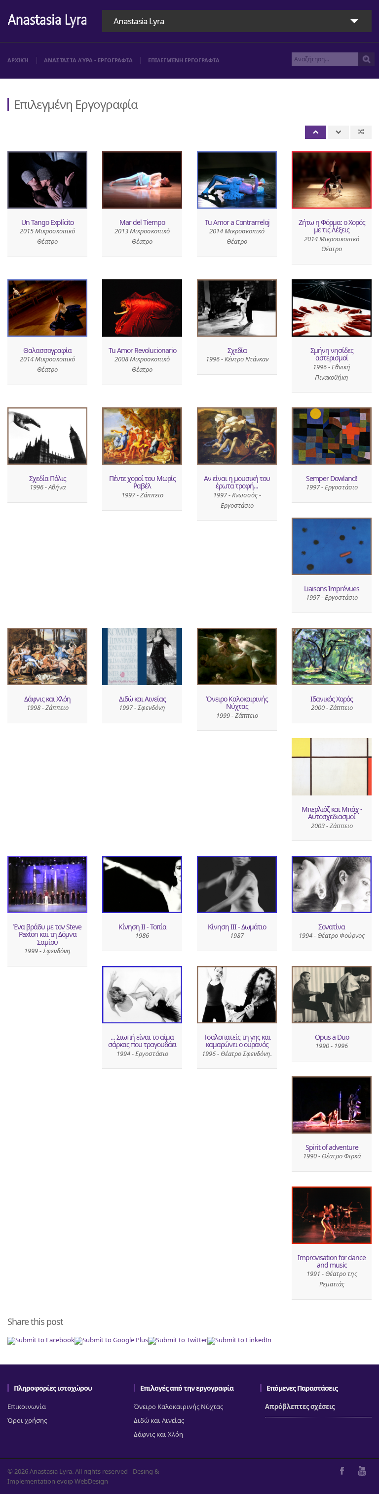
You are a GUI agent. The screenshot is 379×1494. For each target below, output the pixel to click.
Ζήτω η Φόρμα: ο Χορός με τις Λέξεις (332, 226)
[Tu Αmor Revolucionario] (142, 308)
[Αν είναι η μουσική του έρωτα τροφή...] (237, 436)
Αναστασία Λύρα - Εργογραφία (88, 60)
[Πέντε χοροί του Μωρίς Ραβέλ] (142, 436)
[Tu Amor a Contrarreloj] (237, 180)
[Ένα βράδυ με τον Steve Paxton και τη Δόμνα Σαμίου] (47, 884)
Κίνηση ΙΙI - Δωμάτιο (237, 926)
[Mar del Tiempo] (142, 180)
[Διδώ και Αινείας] (142, 656)
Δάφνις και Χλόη (47, 698)
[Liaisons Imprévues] (332, 546)
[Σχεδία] (237, 308)
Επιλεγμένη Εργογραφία (184, 60)
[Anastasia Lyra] (47, 21)
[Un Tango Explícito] (47, 180)
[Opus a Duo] (332, 994)
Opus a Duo (332, 1037)
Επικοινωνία (26, 1406)
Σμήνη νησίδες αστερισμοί (331, 354)
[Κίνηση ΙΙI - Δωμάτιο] (237, 884)
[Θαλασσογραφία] (47, 308)
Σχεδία (237, 350)
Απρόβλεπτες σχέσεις (300, 1406)
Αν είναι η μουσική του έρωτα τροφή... (237, 482)
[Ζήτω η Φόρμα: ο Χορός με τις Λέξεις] (332, 180)
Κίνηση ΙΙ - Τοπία (142, 926)
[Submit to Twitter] (177, 1339)
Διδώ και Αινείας (142, 698)
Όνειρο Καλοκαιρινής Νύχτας (237, 702)
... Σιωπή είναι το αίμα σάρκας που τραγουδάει (142, 1040)
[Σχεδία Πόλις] (47, 436)
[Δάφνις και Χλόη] (47, 656)
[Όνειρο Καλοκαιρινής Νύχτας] (237, 656)
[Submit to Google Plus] (111, 1339)
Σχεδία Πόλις (47, 478)
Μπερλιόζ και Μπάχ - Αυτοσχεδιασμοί (332, 812)
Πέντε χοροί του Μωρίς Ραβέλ (142, 482)
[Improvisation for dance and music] (332, 1215)
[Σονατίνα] (332, 884)
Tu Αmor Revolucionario (142, 350)
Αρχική (18, 60)
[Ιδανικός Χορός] (332, 656)
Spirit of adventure (331, 1147)
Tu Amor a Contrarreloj (237, 222)
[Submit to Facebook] (41, 1339)
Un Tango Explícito (47, 222)
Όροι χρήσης (27, 1420)
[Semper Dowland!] (332, 436)
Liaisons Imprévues (331, 588)
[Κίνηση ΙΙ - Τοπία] (142, 884)
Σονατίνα (331, 926)
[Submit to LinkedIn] (239, 1339)
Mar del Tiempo (142, 222)
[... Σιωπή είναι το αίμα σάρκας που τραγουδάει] (142, 994)
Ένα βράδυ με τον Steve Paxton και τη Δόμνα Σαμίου (47, 934)
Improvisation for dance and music (332, 1261)
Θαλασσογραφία (47, 350)
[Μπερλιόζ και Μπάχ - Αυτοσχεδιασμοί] (332, 766)
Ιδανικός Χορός (331, 698)
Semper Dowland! (331, 478)
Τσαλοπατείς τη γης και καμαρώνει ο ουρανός (237, 1040)
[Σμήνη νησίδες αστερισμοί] (332, 308)
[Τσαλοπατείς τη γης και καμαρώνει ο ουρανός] (237, 994)
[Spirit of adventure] (332, 1105)
